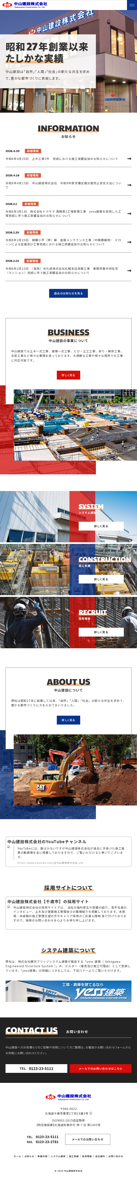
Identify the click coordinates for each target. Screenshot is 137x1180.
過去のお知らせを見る (68, 293)
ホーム (17, 1156)
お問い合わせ (115, 1156)
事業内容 (42, 1156)
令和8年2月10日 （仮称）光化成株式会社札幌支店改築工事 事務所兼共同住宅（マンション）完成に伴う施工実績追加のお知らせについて (62, 270)
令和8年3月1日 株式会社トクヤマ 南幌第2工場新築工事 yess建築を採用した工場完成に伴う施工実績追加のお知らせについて (63, 213)
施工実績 (74, 1156)
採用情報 (87, 1156)
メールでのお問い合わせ (87, 1139)
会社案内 (100, 1156)
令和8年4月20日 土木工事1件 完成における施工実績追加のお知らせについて (62, 159)
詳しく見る (68, 375)
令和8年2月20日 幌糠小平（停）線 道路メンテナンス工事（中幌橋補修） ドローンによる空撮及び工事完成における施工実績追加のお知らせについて (63, 242)
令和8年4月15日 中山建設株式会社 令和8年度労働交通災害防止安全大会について (64, 185)
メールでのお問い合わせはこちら (100, 1069)
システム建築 (58, 1156)
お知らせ (29, 1156)
